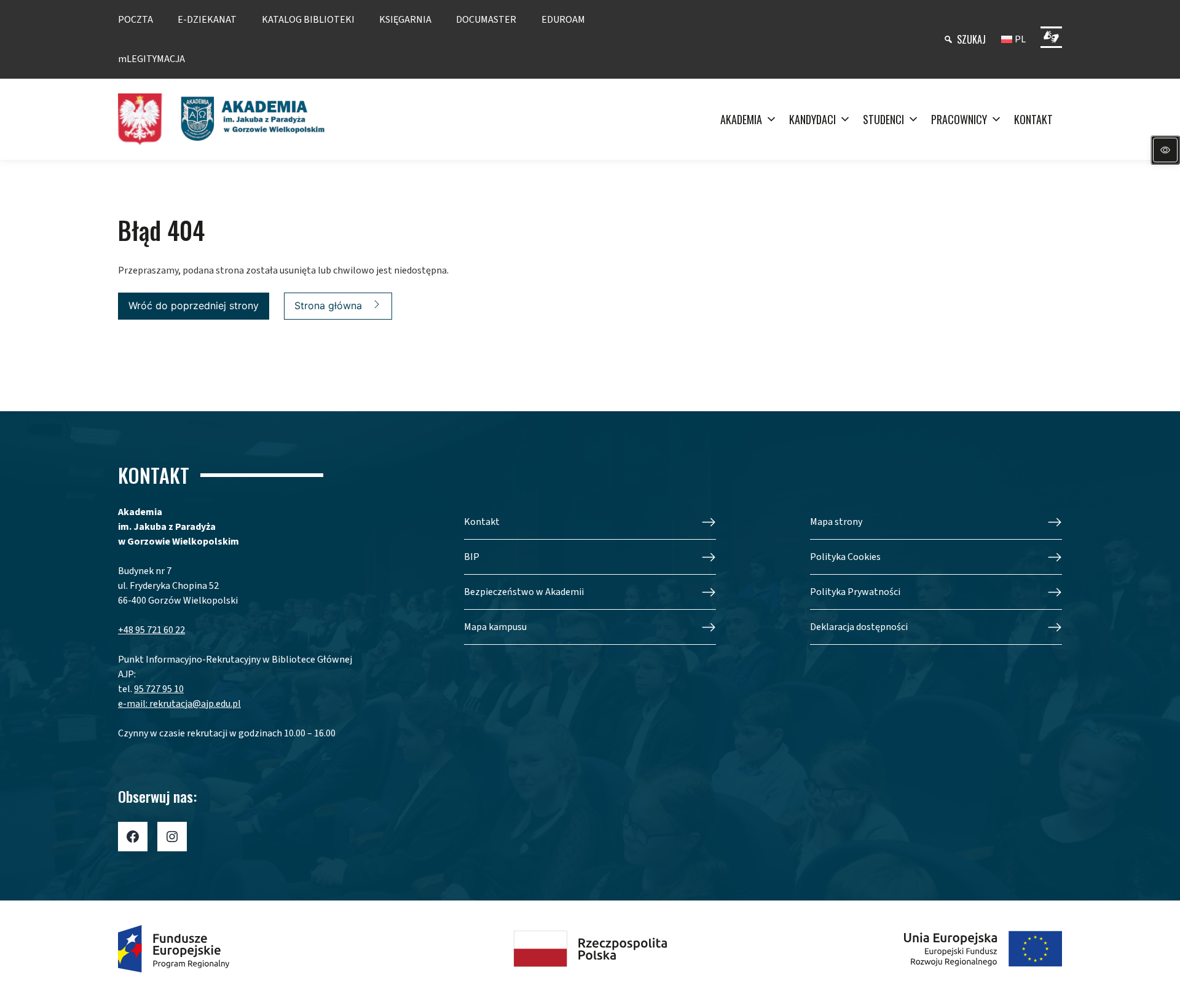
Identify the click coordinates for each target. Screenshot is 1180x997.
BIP (471, 557)
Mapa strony (836, 522)
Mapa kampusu (495, 627)
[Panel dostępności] (1165, 150)
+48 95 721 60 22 (151, 630)
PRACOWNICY (959, 119)
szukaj (971, 39)
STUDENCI (883, 119)
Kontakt (482, 522)
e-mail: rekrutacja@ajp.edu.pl (179, 704)
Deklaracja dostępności (859, 627)
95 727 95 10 (159, 689)
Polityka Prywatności (855, 592)
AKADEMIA (741, 119)
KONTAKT (1033, 119)
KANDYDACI (812, 119)
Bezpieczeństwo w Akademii (524, 592)
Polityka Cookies (845, 557)
